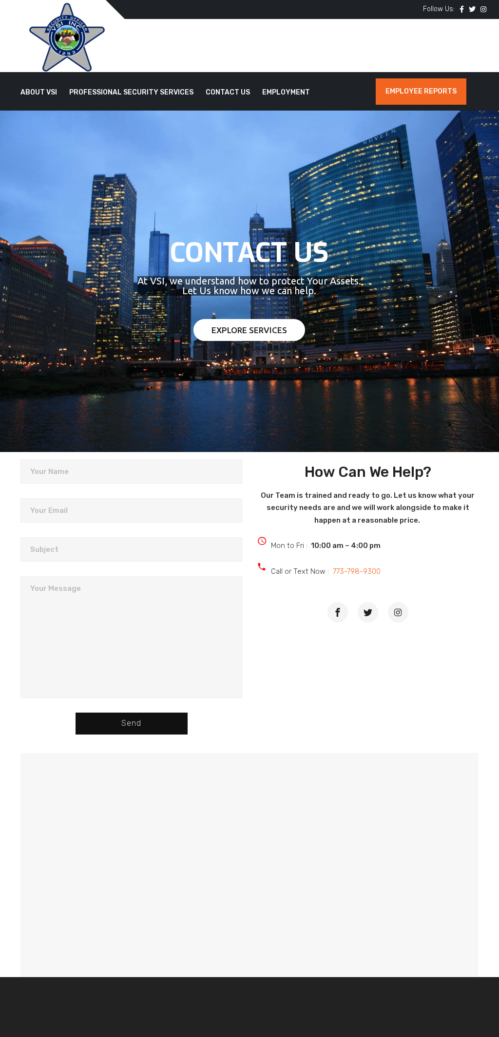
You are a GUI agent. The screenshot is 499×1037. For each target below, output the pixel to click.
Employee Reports (421, 91)
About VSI (38, 92)
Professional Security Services (131, 92)
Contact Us (228, 92)
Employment (286, 92)
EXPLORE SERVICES (249, 330)
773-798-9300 (357, 571)
